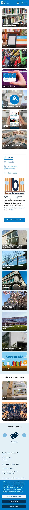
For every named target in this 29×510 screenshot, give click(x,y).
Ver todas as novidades (14, 220)
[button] (22, 183)
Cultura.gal (14, 442)
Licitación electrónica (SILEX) (10, 471)
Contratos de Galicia (8, 468)
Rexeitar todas (13, 501)
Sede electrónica (6, 457)
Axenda (11, 162)
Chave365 (4, 460)
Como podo (12, 173)
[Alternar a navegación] (26, 2)
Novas (10, 158)
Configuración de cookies (14, 496)
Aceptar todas (14, 506)
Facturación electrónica (8, 473)
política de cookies (17, 491)
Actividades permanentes (10, 168)
